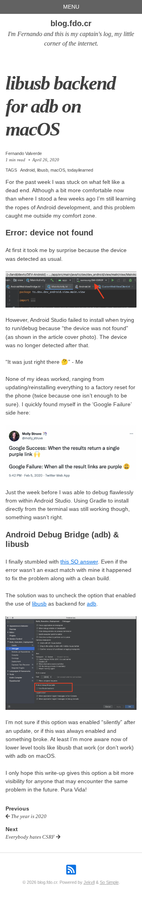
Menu (71, 7)
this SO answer (79, 561)
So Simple (109, 882)
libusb (39, 603)
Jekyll (89, 882)
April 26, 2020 (45, 160)
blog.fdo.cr (71, 23)
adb (91, 603)
